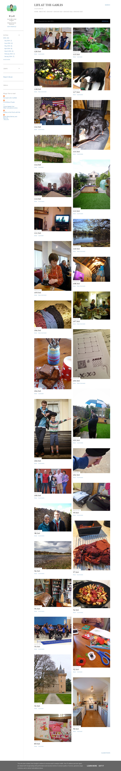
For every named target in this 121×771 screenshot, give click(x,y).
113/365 (76, 211)
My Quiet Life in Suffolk (10, 98)
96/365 (37, 571)
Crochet (50, 11)
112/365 (37, 199)
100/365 (37, 495)
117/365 (76, 92)
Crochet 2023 (78, 11)
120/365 (37, 51)
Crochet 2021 (58, 11)
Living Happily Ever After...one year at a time (10, 107)
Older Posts (105, 753)
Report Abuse (8, 77)
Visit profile (11, 26)
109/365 (37, 292)
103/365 (76, 440)
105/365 (76, 380)
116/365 (37, 127)
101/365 (76, 475)
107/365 (76, 321)
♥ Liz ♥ (11, 16)
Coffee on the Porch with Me (11, 112)
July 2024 (7, 40)
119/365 (76, 54)
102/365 (37, 461)
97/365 (76, 572)
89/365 (37, 743)
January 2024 (9, 56)
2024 (6, 38)
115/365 (76, 151)
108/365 (76, 283)
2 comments (41, 54)
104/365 (37, 391)
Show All (105, 21)
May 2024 (8, 46)
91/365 (37, 706)
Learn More (92, 766)
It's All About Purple (9, 102)
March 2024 (8, 51)
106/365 (37, 330)
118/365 (37, 89)
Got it (101, 766)
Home (36, 11)
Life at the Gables (48, 5)
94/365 (76, 610)
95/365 (37, 608)
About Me (42, 11)
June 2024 (8, 43)
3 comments (41, 129)
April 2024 (8, 48)
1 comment (79, 57)
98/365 (37, 533)
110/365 (76, 248)
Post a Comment (42, 91)
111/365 (37, 233)
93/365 (37, 646)
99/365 (76, 512)
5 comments (80, 94)
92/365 (76, 669)
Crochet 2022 (68, 11)
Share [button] (35, 54)
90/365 (76, 729)
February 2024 (9, 54)
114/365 (37, 164)
